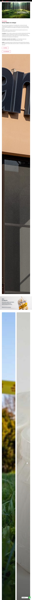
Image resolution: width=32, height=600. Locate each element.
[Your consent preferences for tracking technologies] (30, 598)
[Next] (27, 463)
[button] (29, 1)
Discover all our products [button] (6, 307)
